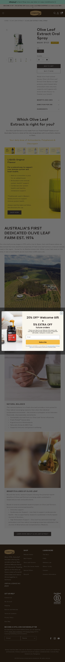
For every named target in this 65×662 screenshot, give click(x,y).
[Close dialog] (61, 313)
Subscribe (43, 342)
